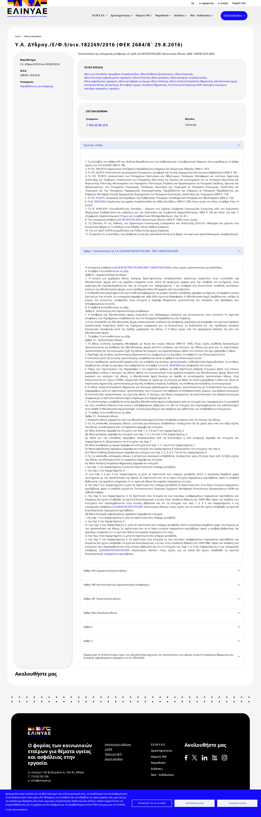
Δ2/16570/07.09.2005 (129, 219)
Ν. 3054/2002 (98, 201)
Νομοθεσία (162, 15)
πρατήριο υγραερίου (96, 88)
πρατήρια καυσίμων (214, 85)
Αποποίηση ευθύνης (118, 744)
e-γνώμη (223, 3)
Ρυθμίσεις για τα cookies (152, 803)
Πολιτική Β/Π (113, 754)
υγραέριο (114, 88)
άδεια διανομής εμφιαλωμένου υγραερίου (108, 77)
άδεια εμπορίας (160, 77)
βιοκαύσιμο (112, 85)
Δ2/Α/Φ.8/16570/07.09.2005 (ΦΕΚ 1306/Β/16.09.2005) (141, 267)
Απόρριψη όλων (195, 803)
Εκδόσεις (179, 15)
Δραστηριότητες (120, 15)
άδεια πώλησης (159, 81)
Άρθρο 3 (88, 641)
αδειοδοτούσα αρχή (225, 81)
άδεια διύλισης (141, 77)
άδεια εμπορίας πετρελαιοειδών (188, 77)
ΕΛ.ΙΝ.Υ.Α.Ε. (98, 15)
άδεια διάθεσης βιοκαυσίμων (157, 74)
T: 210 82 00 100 (38, 776)
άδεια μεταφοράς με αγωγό (134, 81)
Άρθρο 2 (88, 626)
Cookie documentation (16, 809)
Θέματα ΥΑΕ (143, 15)
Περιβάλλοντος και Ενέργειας (36, 86)
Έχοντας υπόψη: (93, 145)
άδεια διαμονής (184, 74)
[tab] (162, 194)
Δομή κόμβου (114, 759)
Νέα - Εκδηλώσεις (200, 15)
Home (18, 36)
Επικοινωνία (233, 15)
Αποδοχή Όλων (237, 803)
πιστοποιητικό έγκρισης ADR (184, 85)
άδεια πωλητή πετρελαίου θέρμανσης (191, 81)
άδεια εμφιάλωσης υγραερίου (101, 81)
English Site (239, 3)
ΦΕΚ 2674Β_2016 (98, 125)
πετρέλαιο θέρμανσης (154, 85)
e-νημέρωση (206, 3)
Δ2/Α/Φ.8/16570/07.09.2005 (127, 506)
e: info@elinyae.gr (39, 780)
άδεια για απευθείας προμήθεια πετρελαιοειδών (111, 74)
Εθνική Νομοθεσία (32, 36)
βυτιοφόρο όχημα (130, 85)
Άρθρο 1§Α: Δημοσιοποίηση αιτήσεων (105, 570)
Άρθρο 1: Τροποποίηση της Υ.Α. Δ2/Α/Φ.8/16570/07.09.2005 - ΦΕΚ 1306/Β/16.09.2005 (130, 251)
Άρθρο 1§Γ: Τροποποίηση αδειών (102, 598)
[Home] (28, 8)
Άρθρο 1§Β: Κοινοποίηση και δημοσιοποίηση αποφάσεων (116, 584)
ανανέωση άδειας (94, 85)
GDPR (108, 749)
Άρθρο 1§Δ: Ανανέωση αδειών (100, 612)
